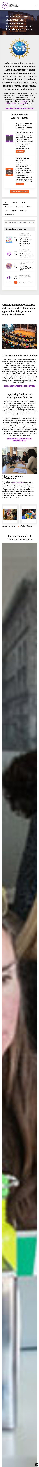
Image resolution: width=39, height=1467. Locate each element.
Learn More (20, 151)
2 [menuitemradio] (19, 282)
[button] (18, 526)
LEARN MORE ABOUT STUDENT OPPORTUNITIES (19, 440)
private (13, 103)
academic (23, 103)
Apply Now (20, 184)
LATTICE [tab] (23, 211)
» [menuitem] (30, 282)
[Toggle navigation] (35, 5)
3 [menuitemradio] (23, 282)
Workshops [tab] (8, 207)
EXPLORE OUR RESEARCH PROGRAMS (19, 386)
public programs (18, 482)
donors (12, 105)
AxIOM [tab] (23, 202)
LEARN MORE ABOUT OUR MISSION (19, 108)
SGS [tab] (6, 211)
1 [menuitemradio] (15, 282)
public (8, 103)
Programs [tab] (14, 202)
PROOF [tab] (13, 211)
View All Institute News (20, 192)
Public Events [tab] (9, 215)
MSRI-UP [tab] (29, 207)
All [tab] (6, 202)
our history (24, 101)
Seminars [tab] (19, 207)
